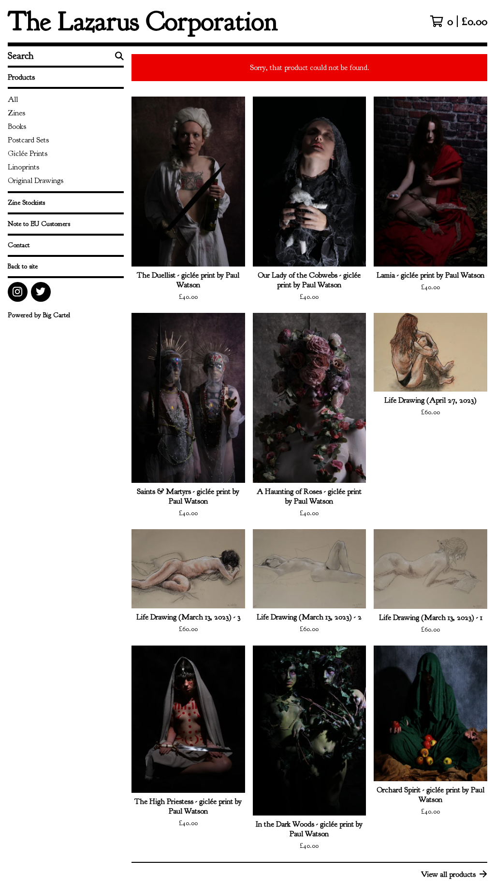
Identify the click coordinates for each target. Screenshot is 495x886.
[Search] (119, 56)
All (13, 99)
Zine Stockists (26, 202)
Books (17, 126)
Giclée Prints (27, 153)
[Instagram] (18, 292)
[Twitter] (41, 292)
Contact (18, 245)
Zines (16, 113)
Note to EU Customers (39, 224)
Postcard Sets (28, 140)
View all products (448, 874)
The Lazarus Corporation (143, 21)
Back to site (23, 266)
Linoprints (23, 167)
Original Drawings (35, 180)
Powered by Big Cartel (39, 315)
